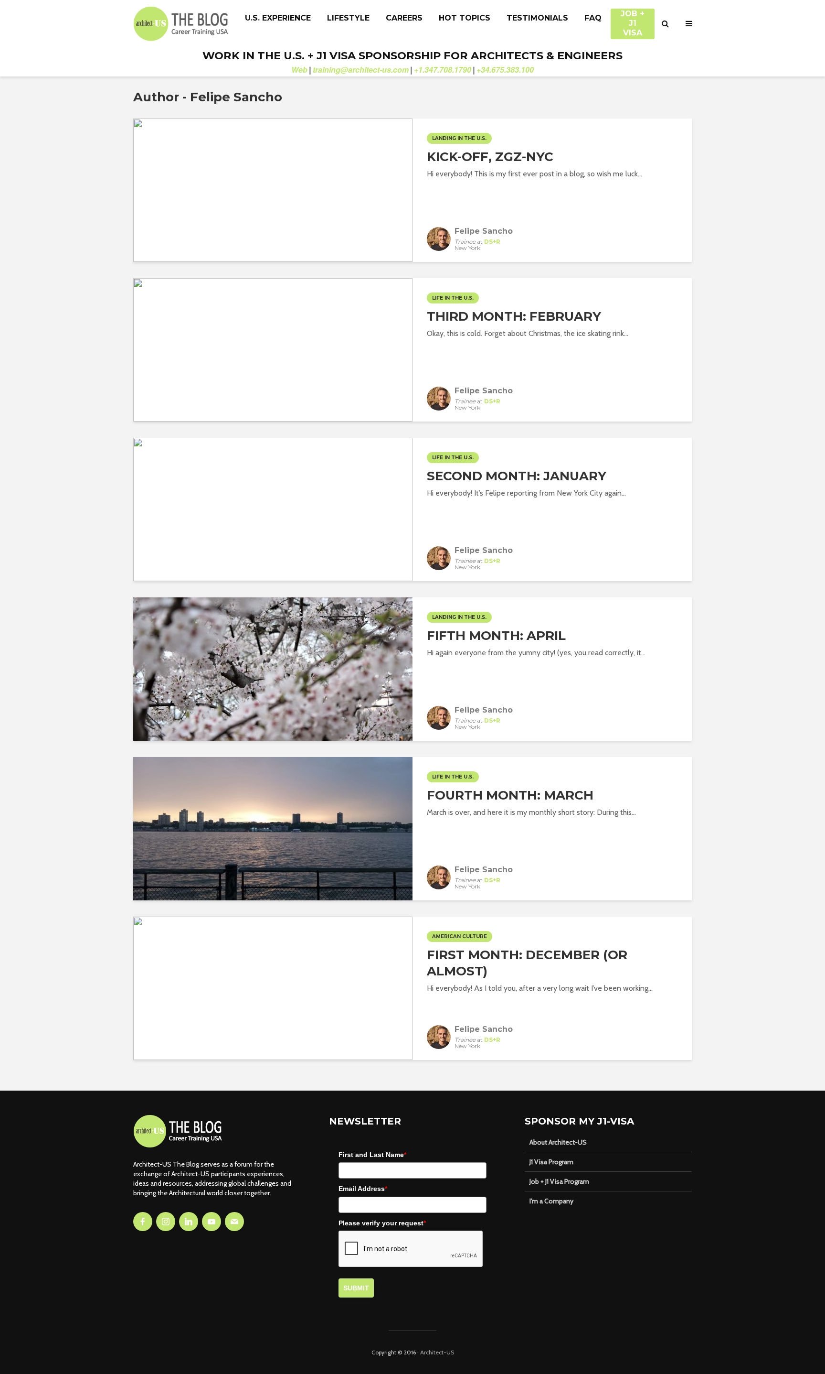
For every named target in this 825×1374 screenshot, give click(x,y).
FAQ (593, 17)
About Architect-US (558, 1142)
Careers (404, 17)
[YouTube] (211, 1221)
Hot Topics (464, 17)
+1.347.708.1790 (442, 69)
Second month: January (516, 476)
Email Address (362, 1188)
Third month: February (514, 316)
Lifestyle (348, 17)
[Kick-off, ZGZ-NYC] (272, 189)
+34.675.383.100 (505, 69)
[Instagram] (165, 1221)
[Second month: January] (272, 508)
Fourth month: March (510, 795)
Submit (356, 1288)
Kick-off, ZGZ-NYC (490, 156)
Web (299, 69)
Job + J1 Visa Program (559, 1181)
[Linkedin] (188, 1221)
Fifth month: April (496, 635)
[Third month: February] (272, 349)
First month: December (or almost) (527, 963)
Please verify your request (382, 1223)
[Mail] (234, 1221)
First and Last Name (372, 1154)
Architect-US (437, 1352)
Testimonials (537, 17)
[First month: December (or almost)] (272, 987)
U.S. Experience (278, 17)
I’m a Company (551, 1201)
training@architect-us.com (361, 69)
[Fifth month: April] (272, 668)
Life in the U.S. (453, 298)
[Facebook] (142, 1221)
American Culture (459, 936)
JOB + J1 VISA (633, 18)
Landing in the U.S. (459, 138)
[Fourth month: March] (272, 828)
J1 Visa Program (551, 1162)
